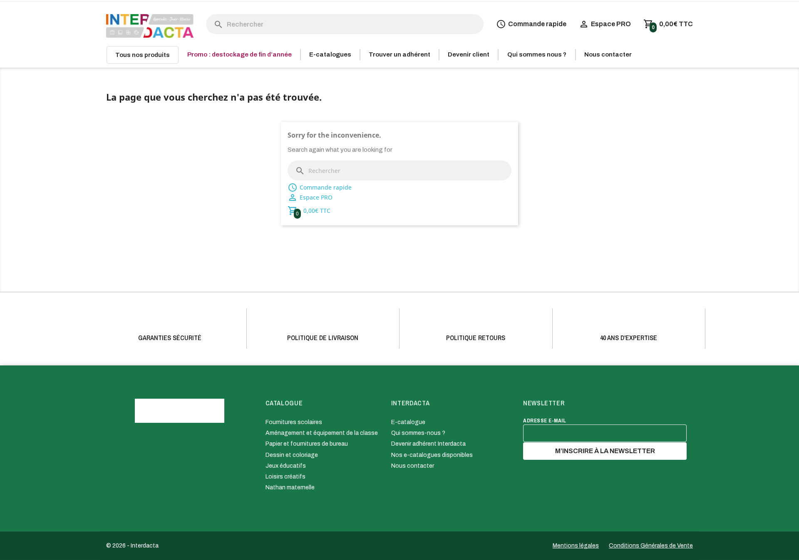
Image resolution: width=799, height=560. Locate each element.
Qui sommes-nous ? (418, 433)
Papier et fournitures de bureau (307, 444)
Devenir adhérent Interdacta (428, 444)
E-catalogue (408, 422)
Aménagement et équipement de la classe (322, 433)
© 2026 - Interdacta (132, 546)
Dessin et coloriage (292, 455)
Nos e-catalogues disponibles (432, 455)
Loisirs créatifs (285, 477)
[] (210, 16)
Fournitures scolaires (294, 422)
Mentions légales (576, 546)
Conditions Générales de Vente (651, 546)
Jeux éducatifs (286, 466)
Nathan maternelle (290, 487)
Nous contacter (412, 466)
